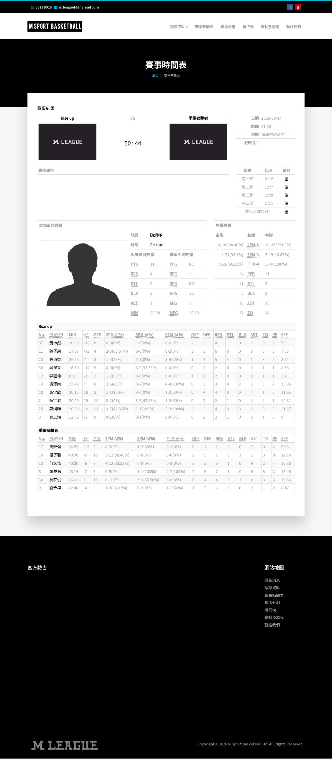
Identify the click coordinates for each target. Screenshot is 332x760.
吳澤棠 (55, 384)
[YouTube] (298, 7)
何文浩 (55, 463)
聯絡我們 (293, 26)
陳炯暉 (156, 235)
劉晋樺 (55, 488)
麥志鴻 (55, 417)
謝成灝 (55, 471)
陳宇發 (55, 400)
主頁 (155, 75)
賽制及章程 (270, 26)
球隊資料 (177, 26)
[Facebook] (290, 7)
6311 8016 (43, 7)
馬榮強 (55, 446)
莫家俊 (55, 480)
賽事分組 (228, 26)
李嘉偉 (55, 376)
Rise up (67, 118)
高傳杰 (55, 359)
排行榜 (248, 26)
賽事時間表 (204, 26)
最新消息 (272, 580)
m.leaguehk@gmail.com (79, 7)
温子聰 (55, 455)
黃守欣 (55, 392)
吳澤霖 (55, 367)
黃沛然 (55, 343)
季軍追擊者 (198, 118)
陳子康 (55, 351)
